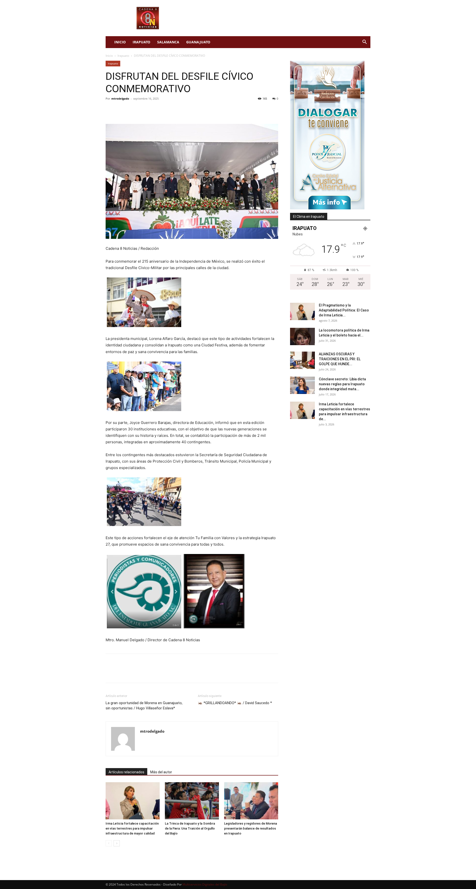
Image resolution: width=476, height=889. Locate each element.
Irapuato (141, 42)
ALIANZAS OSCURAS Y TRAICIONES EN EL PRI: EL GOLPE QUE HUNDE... (339, 359)
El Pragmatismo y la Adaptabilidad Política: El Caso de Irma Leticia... (344, 310)
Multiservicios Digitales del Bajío (204, 884)
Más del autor (161, 772)
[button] (364, 42)
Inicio (120, 42)
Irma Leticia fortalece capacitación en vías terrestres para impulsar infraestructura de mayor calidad (132, 828)
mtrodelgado (120, 98)
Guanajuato (198, 42)
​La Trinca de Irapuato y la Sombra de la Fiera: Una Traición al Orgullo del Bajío (190, 828)
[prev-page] (109, 843)
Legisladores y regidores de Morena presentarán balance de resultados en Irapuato (250, 828)
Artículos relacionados (126, 772)
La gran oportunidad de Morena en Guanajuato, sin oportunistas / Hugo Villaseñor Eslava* (144, 705)
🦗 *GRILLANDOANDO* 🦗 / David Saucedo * (235, 703)
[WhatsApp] (145, 110)
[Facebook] (111, 110)
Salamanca (168, 42)
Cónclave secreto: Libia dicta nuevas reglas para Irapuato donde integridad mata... (342, 384)
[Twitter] (122, 110)
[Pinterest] (133, 110)
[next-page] (117, 843)
